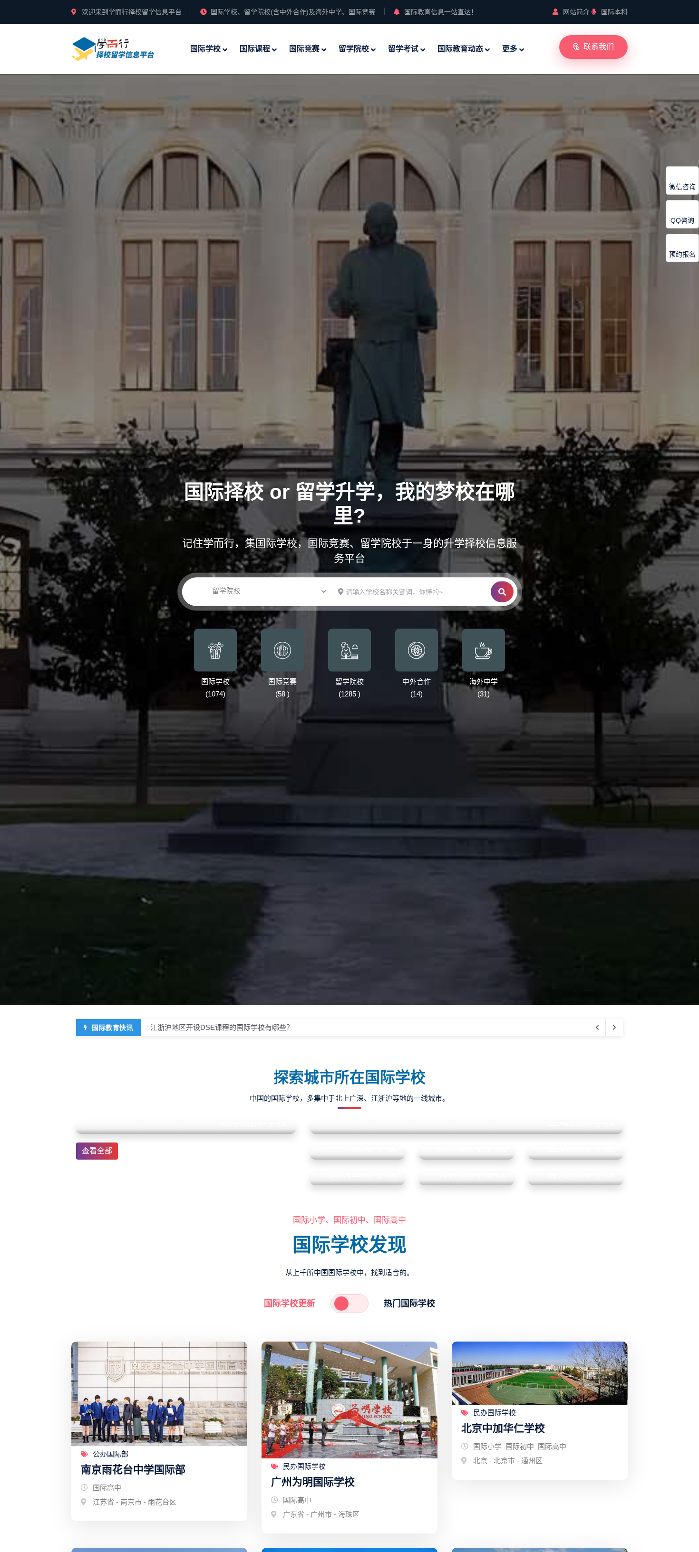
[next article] (597, 1027)
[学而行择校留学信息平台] (113, 47)
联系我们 (598, 47)
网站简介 (576, 12)
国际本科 (614, 12)
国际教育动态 (460, 49)
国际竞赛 (304, 49)
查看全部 (97, 1151)
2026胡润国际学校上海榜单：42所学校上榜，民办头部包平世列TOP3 (260, 1027)
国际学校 (205, 49)
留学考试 (403, 49)
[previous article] (614, 1027)
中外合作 (416, 681)
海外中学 (483, 681)
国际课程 (255, 49)
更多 (509, 49)
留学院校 (354, 49)
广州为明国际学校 (313, 1482)
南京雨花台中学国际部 (133, 1470)
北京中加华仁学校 (503, 1428)
